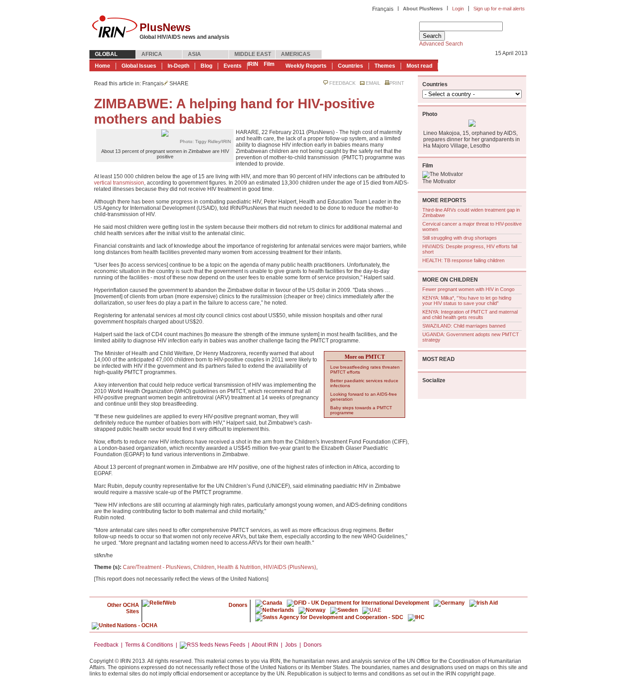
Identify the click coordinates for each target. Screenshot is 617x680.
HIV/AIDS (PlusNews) (289, 567)
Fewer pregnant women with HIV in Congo (468, 289)
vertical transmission (119, 183)
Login (458, 8)
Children (204, 567)
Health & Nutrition (239, 567)
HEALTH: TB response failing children (463, 260)
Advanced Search (441, 44)
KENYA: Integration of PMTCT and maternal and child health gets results (470, 314)
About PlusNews (423, 8)
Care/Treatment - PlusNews (157, 567)
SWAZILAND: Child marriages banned (463, 325)
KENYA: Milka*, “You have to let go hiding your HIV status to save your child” (466, 300)
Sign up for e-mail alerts (499, 8)
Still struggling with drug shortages (459, 238)
